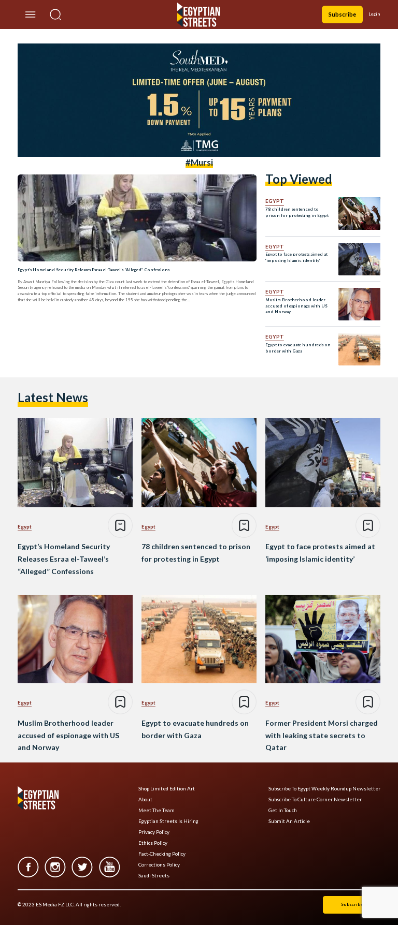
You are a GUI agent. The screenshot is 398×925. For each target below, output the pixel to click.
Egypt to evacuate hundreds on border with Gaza (298, 348)
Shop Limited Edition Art (166, 788)
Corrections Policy (159, 865)
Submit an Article (289, 821)
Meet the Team (156, 810)
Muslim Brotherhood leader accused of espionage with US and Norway (296, 306)
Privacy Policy (153, 832)
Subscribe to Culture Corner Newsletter (315, 799)
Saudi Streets (153, 875)
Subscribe (342, 14)
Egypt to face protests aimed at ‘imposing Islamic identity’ (296, 257)
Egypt (274, 201)
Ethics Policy (152, 843)
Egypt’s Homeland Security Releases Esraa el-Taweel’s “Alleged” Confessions (93, 269)
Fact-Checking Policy (162, 854)
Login (374, 14)
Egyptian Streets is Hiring (168, 821)
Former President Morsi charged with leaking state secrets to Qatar (321, 735)
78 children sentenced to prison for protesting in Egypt (297, 212)
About (145, 799)
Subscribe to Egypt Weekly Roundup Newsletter (324, 788)
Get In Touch (282, 810)
